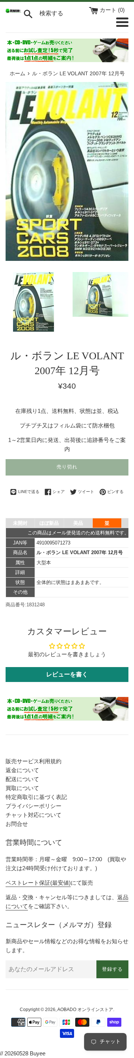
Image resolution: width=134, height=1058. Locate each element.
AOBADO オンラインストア (85, 1009)
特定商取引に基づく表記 (36, 797)
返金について (22, 770)
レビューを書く (67, 674)
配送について (22, 779)
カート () (112, 10)
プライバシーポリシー (33, 806)
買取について (22, 788)
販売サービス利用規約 (33, 761)
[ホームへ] (13, 11)
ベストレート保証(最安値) (38, 882)
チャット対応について (33, 815)
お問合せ (17, 824)
